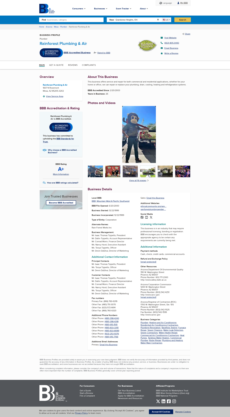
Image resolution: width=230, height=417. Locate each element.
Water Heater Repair (168, 332)
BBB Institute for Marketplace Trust (172, 390)
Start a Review (86, 393)
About (143, 8)
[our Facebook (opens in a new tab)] (169, 402)
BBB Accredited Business (77, 52)
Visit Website (170, 37)
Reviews (72, 65)
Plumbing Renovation (151, 327)
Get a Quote (56, 65)
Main (42, 65)
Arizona (49, 26)
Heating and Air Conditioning (162, 322)
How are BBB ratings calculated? (62, 182)
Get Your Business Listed (129, 390)
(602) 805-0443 (171, 43)
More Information (61, 174)
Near (111, 19)
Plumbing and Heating (172, 340)
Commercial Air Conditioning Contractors (160, 335)
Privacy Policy (81, 413)
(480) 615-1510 (111, 324)
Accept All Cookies (161, 411)
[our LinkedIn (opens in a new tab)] (163, 402)
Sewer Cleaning (154, 330)
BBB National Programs (166, 395)
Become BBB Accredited (61, 202)
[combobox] (75, 19)
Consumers (77, 8)
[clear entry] (159, 19)
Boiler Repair (155, 340)
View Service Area (54, 96)
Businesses (99, 8)
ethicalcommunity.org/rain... (153, 206)
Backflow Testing (169, 327)
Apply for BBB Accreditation (131, 395)
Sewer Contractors (149, 332)
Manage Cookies (183, 411)
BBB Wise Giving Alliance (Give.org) (172, 393)
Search (182, 19)
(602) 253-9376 (112, 333)
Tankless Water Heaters (158, 337)
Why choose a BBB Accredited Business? (62, 151)
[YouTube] (146, 217)
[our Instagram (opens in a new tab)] (174, 402)
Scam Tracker (122, 8)
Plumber (63, 26)
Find (44, 19)
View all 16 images (137, 180)
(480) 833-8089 (112, 330)
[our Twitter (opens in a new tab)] (158, 402)
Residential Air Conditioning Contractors (159, 325)
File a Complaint (87, 395)
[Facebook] (142, 217)
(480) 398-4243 (112, 318)
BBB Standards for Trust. (58, 140)
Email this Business (108, 344)
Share (187, 34)
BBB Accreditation (126, 393)
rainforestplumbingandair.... (153, 209)
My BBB (184, 3)
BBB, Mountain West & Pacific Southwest (111, 201)
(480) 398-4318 (111, 321)
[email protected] (148, 261)
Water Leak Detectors (173, 330)
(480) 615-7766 (111, 336)
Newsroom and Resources (130, 398)
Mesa (56, 26)
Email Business (171, 48)
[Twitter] (151, 217)
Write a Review (171, 53)
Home (41, 26)
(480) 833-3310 (112, 327)
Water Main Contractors (151, 342)
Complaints (89, 65)
